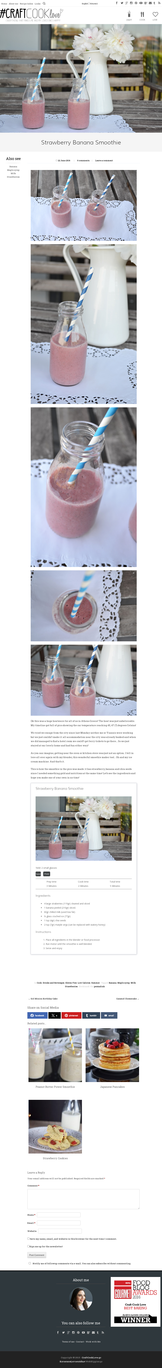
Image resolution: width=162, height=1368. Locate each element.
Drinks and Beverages (53, 982)
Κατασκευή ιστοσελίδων (72, 1361)
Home (4, 3)
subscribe (101, 1263)
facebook (39, 1015)
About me (13, 3)
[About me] (81, 1299)
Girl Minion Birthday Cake (42, 998)
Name (31, 1214)
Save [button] (38, 873)
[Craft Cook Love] (31, 20)
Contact (80, 1341)
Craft (129, 20)
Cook (142, 19)
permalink (99, 986)
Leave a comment (104, 160)
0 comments (83, 160)
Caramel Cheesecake (127, 998)
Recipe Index (26, 3)
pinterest (73, 1015)
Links (37, 3)
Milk (13, 173)
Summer (95, 982)
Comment (33, 1185)
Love (155, 19)
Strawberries (13, 177)
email (111, 1015)
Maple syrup (13, 170)
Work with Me (93, 1341)
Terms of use (68, 1341)
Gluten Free (71, 982)
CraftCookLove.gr (91, 1357)
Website (32, 1231)
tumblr (93, 1015)
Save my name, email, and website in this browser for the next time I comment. (73, 1238)
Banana (13, 166)
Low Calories (84, 982)
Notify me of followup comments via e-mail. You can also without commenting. (81, 1263)
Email (31, 1223)
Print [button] (46, 873)
